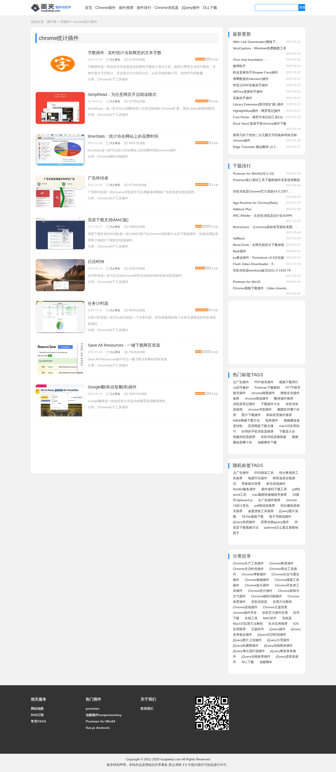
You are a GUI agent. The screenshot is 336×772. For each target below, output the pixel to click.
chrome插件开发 (245, 612)
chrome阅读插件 (257, 398)
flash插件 (239, 251)
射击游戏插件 (275, 483)
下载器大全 (287, 431)
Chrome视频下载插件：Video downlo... (261, 288)
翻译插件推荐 (283, 398)
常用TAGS (38, 721)
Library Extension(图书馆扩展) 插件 (258, 104)
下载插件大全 (270, 404)
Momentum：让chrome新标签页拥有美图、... (265, 227)
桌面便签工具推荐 (261, 511)
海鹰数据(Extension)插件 (251, 79)
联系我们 (147, 708)
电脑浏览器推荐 (244, 437)
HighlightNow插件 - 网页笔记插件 (256, 111)
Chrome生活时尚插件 (248, 569)
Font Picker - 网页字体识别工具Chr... (259, 117)
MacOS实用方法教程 (248, 623)
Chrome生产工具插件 (112, 79)
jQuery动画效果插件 (256, 656)
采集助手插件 (242, 98)
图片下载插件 (251, 415)
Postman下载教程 (267, 387)
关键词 (65, 22)
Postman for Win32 (247, 282)
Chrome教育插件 (281, 563)
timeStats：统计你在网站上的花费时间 (123, 136)
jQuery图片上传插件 (247, 640)
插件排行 (144, 8)
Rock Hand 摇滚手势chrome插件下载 (259, 123)
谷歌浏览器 (259, 601)
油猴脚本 (265, 662)
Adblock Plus (242, 209)
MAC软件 (270, 618)
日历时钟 (96, 261)
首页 (88, 8)
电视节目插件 (257, 478)
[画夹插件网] (52, 13)
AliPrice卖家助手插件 (248, 91)
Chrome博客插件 (254, 574)
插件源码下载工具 (274, 489)
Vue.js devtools (98, 728)
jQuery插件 (191, 8)
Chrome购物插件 (257, 580)
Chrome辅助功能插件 (112, 156)
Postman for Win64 (100, 721)
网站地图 (37, 708)
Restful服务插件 (244, 489)
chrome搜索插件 (263, 393)
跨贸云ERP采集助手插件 (250, 85)
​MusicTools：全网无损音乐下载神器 (258, 245)
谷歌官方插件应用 (275, 612)
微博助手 (239, 66)
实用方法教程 (282, 601)
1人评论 (115, 393)
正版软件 (257, 629)
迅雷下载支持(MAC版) (108, 220)
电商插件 (271, 420)
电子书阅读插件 (280, 516)
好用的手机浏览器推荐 (258, 431)
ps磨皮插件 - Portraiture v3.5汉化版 (258, 257)
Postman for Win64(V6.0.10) (253, 173)
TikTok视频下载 (253, 516)
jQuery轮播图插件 (246, 645)
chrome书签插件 (260, 409)
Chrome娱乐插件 (257, 585)
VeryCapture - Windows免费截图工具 (259, 48)
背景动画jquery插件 (275, 522)
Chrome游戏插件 (245, 607)
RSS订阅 (37, 715)
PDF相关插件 (264, 382)
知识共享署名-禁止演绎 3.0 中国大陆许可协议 (180, 765)
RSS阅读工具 (264, 472)
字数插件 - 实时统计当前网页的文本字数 (124, 52)
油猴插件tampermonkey (104, 715)
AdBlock (239, 238)
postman (92, 708)
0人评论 (115, 59)
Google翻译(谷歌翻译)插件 (112, 387)
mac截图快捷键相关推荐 (269, 494)
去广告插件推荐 (269, 500)
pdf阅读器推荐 (264, 505)
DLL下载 (210, 8)
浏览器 (287, 618)
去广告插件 (241, 382)
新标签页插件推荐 (279, 415)
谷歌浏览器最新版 (273, 437)
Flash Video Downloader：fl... (254, 264)
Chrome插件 (105, 8)
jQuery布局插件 (244, 522)
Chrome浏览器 (167, 8)
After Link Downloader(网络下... (255, 42)
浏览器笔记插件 (244, 404)
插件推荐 (126, 8)
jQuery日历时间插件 (272, 634)
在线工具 (251, 618)
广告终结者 (98, 178)
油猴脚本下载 (267, 442)
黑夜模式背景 (251, 483)
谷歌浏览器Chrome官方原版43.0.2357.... (262, 191)
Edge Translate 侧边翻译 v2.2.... (256, 147)
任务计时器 (98, 303)
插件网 (51, 22)
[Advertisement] (126, 445)
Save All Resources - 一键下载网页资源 (124, 345)
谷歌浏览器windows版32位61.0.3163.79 (262, 270)
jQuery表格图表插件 (278, 645)
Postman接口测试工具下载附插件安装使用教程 (266, 180)
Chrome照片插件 (260, 591)
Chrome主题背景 (275, 607)
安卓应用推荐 (278, 623)
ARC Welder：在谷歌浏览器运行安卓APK (262, 215)
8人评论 (115, 185)
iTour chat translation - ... (251, 59)
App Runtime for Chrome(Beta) (255, 203)
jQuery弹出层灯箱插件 (249, 651)
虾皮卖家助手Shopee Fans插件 (255, 72)
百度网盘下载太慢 (261, 426)
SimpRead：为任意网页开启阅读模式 (122, 94)
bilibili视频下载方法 (246, 420)
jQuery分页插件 (278, 640)
